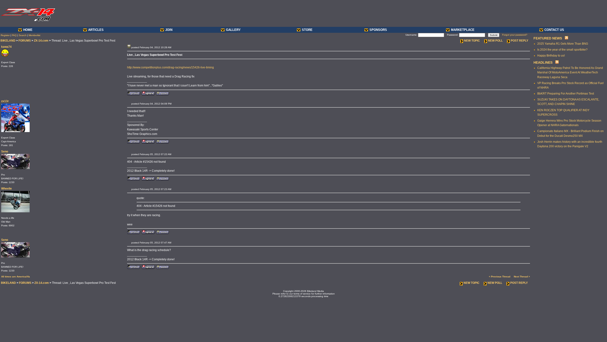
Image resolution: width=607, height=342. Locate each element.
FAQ (14, 35)
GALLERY (233, 30)
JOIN (168, 30)
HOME (27, 30)
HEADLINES (542, 62)
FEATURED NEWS (547, 38)
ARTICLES (96, 30)
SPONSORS (378, 30)
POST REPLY (519, 40)
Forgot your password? (514, 34)
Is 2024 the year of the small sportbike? (562, 49)
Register (5, 35)
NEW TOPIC (472, 40)
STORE (307, 30)
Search (23, 35)
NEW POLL (495, 40)
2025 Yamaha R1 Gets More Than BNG (562, 43)
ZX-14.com (41, 40)
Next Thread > (522, 276)
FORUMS (24, 40)
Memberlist (34, 35)
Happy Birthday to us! (551, 55)
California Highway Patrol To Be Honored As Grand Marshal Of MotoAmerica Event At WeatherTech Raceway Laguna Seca (570, 72)
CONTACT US (554, 30)
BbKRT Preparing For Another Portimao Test (565, 93)
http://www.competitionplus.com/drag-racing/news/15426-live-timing (170, 67)
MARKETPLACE (462, 30)
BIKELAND (7, 40)
